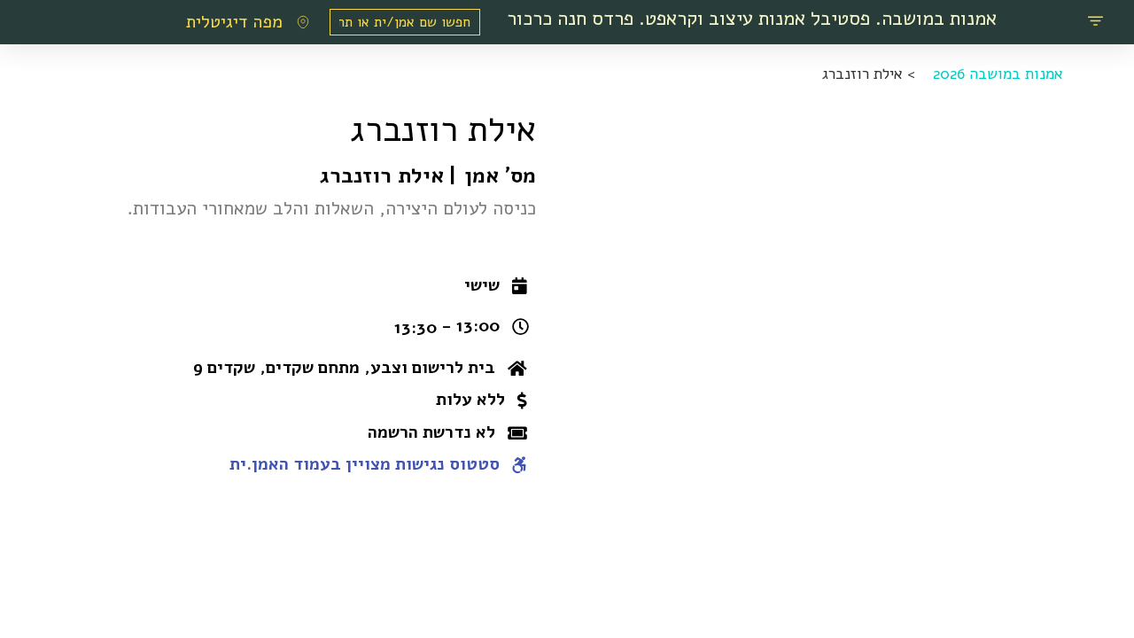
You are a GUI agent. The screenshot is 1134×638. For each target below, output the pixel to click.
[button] (495, 285)
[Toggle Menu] (1095, 22)
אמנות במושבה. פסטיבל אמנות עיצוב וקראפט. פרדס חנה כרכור (752, 18)
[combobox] (405, 22)
